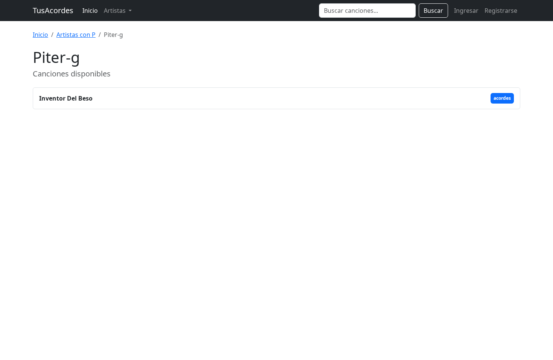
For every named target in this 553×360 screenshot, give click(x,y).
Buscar (433, 10)
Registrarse (501, 10)
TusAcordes (53, 10)
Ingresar (466, 10)
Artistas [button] (115, 10)
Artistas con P (76, 35)
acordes (502, 98)
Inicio (90, 10)
